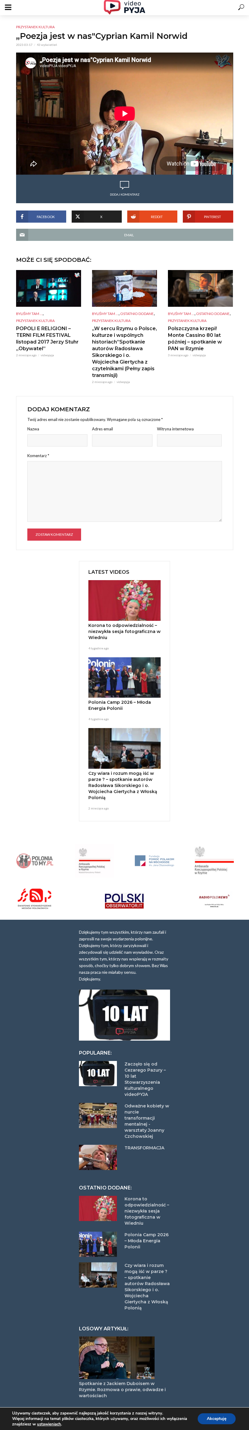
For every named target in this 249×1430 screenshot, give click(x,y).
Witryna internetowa (175, 428)
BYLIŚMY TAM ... (29, 313)
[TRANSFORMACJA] (99, 1157)
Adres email (102, 428)
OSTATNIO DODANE (137, 313)
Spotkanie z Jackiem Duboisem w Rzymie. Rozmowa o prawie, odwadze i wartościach (122, 1389)
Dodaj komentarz (124, 194)
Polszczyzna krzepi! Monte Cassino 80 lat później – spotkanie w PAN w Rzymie (195, 338)
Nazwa (33, 428)
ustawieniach (49, 1424)
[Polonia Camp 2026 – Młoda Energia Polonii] (124, 677)
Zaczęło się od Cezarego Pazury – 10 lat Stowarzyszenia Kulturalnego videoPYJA (145, 1079)
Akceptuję (217, 1418)
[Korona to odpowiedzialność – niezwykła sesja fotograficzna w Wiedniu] (124, 600)
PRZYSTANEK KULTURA (35, 27)
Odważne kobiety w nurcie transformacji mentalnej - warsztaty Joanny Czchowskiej (146, 1121)
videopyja (47, 355)
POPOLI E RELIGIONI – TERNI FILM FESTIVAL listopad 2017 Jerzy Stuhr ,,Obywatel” (47, 338)
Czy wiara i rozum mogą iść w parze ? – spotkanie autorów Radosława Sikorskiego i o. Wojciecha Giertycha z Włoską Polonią (122, 785)
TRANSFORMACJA (144, 1148)
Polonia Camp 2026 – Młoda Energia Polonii (119, 705)
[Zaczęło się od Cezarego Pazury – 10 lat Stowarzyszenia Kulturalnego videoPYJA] (99, 1073)
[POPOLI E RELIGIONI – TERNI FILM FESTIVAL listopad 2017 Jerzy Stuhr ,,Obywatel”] (48, 288)
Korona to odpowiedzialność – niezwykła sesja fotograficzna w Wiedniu (124, 631)
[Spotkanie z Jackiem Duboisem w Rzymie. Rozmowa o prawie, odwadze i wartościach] (124, 1357)
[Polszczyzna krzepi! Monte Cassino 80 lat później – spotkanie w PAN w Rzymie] (200, 288)
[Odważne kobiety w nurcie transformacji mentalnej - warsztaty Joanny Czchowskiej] (99, 1115)
